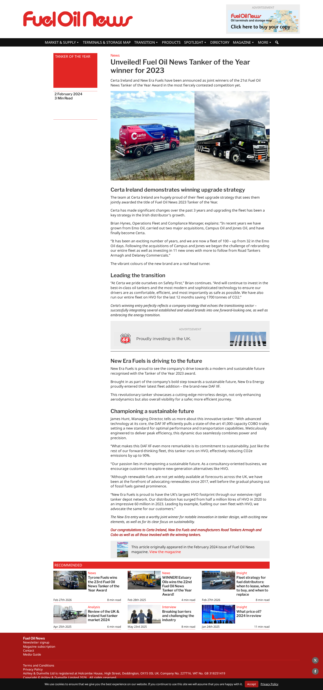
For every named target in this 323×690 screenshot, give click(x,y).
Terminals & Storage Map (107, 42)
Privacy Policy (33, 669)
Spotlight (193, 42)
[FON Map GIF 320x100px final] (263, 21)
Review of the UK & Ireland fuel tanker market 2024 (103, 615)
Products (171, 42)
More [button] (263, 42)
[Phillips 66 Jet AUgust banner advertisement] (190, 339)
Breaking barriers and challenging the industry (178, 615)
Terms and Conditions (38, 665)
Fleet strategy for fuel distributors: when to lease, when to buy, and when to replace (252, 586)
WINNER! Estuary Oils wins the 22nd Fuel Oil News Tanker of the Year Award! (177, 586)
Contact (28, 650)
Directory (219, 42)
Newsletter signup (36, 642)
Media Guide (32, 654)
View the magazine (165, 551)
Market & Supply (60, 42)
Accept (251, 684)
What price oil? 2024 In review (248, 613)
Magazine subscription (39, 646)
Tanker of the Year (72, 56)
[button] (277, 42)
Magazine (242, 42)
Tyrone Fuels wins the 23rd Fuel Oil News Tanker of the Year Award (103, 583)
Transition (144, 42)
